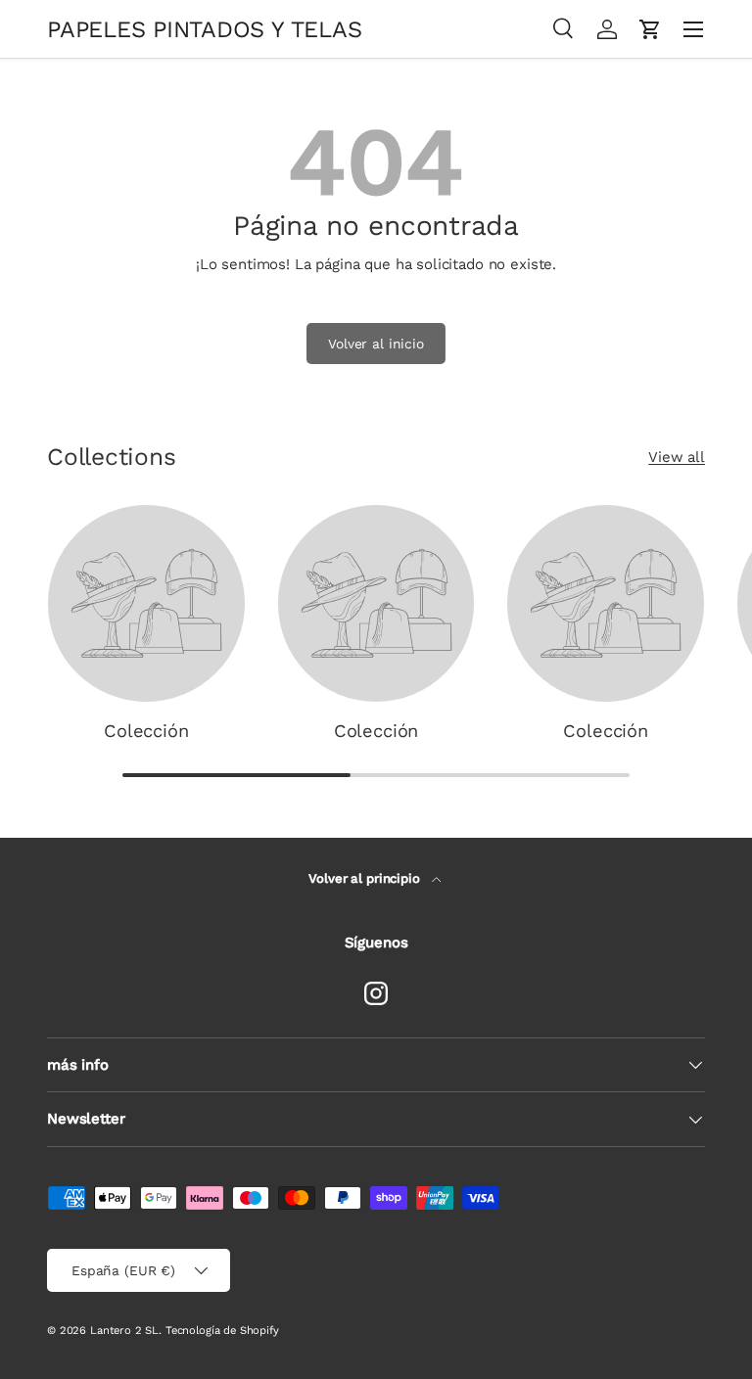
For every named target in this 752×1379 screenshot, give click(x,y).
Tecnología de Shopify (222, 1330)
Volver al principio (365, 878)
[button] (650, 29)
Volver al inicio (376, 343)
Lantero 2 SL (124, 1330)
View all (676, 457)
